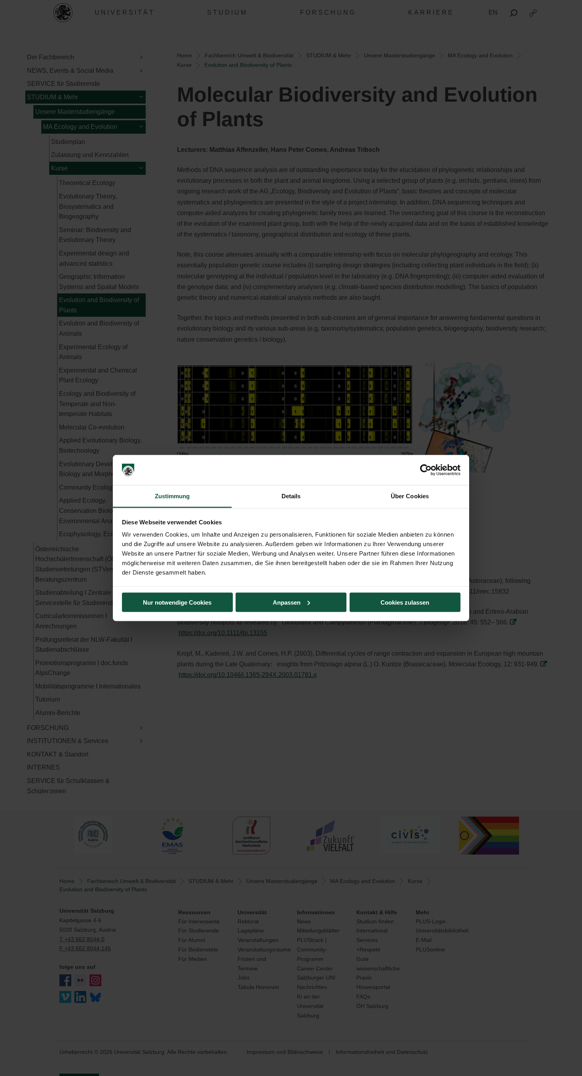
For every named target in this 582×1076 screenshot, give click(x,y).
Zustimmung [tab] (172, 496)
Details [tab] (291, 496)
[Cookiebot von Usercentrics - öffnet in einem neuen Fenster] (425, 470)
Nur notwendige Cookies (177, 602)
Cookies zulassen (404, 602)
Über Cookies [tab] (410, 496)
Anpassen (287, 602)
